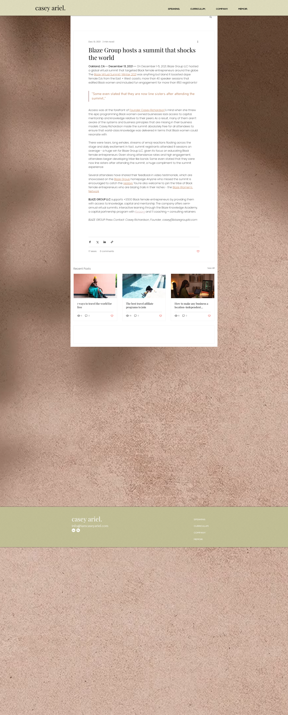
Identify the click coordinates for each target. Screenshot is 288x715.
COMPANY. (200, 532)
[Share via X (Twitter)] (97, 339)
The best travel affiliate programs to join (139, 402)
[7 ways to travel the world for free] (95, 383)
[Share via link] (112, 339)
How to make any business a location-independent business (191, 402)
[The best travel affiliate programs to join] (144, 383)
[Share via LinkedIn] (104, 339)
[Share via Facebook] (89, 339)
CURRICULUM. (201, 526)
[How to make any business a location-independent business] (192, 383)
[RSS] (78, 530)
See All (210, 365)
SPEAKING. (200, 519)
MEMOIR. (198, 539)
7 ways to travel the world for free (94, 402)
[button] (210, 17)
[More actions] (198, 41)
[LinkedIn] (73, 530)
